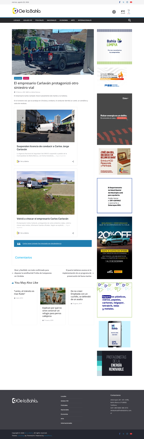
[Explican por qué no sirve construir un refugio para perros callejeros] (52, 289)
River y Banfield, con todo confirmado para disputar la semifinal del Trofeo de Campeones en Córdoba (33, 273)
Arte (73, 20)
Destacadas (18, 78)
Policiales (39, 20)
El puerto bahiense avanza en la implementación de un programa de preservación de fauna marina (77, 273)
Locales (17, 20)
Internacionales (85, 20)
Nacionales (51, 20)
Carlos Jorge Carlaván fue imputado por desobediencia (42, 243)
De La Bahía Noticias (34, 92)
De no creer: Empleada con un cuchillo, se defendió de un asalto (81, 295)
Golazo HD (27, 20)
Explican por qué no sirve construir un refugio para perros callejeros (52, 312)
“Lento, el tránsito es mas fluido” (24, 292)
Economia (64, 20)
